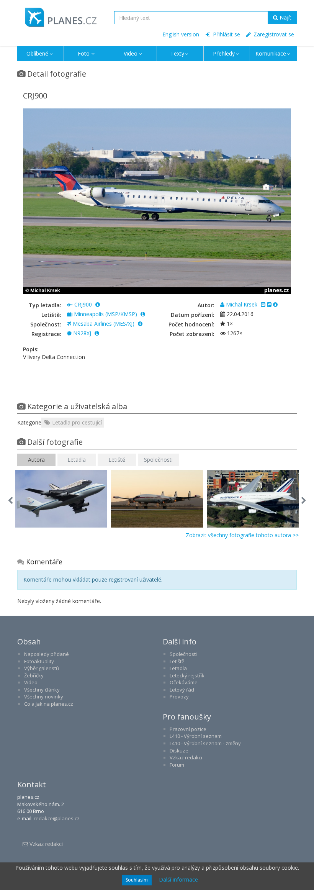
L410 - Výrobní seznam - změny (205, 743)
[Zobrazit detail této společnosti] (140, 323)
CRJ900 (83, 304)
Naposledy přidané (46, 654)
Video (130, 53)
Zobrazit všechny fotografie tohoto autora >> (242, 535)
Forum (177, 764)
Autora (36, 459)
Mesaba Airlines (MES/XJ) (103, 323)
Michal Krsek (241, 304)
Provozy (179, 696)
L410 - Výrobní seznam (196, 736)
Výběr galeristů (41, 668)
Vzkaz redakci (186, 757)
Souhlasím (137, 880)
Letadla (76, 459)
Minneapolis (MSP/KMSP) (105, 314)
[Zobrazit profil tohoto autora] (275, 304)
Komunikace (270, 53)
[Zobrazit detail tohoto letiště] (143, 314)
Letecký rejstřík (187, 675)
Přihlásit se (225, 34)
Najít (284, 17)
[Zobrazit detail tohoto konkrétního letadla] (97, 333)
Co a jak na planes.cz (48, 703)
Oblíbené (37, 53)
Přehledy (224, 53)
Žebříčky (34, 675)
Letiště (116, 459)
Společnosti (158, 459)
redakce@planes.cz (57, 818)
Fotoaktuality (39, 661)
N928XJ (82, 333)
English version (180, 34)
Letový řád (182, 689)
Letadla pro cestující (76, 422)
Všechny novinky (43, 696)
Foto (84, 53)
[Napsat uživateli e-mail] (263, 304)
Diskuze (179, 750)
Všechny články (42, 689)
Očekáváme (184, 682)
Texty (177, 53)
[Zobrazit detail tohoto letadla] (97, 304)
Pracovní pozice (188, 729)
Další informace (178, 879)
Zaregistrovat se (273, 34)
